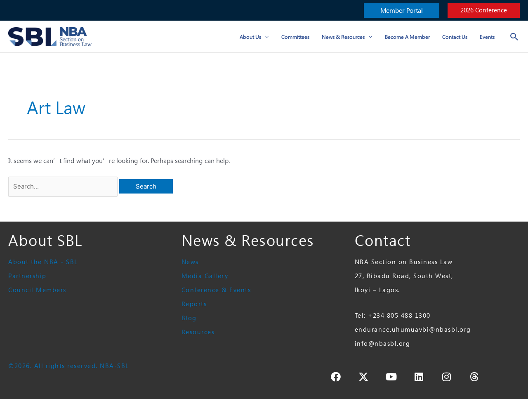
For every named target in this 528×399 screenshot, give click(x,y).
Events (487, 36)
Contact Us (454, 36)
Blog (189, 318)
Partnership (27, 276)
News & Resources (343, 36)
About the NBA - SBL (43, 262)
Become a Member (407, 36)
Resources (198, 332)
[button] (401, 10)
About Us (250, 36)
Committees (295, 36)
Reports (194, 304)
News (190, 262)
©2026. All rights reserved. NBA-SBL (68, 366)
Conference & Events (216, 290)
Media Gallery (205, 276)
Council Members (37, 290)
